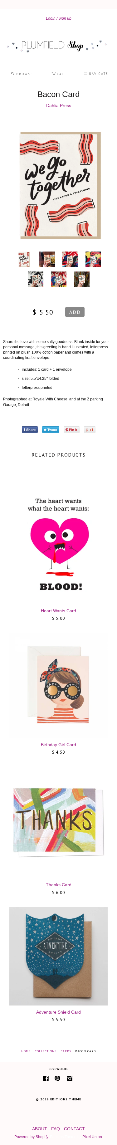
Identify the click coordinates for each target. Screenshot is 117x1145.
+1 (91, 430)
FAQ (55, 1128)
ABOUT (39, 1128)
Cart (58, 73)
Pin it (73, 430)
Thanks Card (58, 884)
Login (51, 18)
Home (26, 1051)
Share (31, 430)
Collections (45, 1051)
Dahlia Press (58, 105)
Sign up (64, 18)
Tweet (52, 430)
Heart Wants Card (58, 610)
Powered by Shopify (31, 1137)
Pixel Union (92, 1137)
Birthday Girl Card (58, 744)
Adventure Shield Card (58, 1012)
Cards (66, 1051)
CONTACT (74, 1128)
